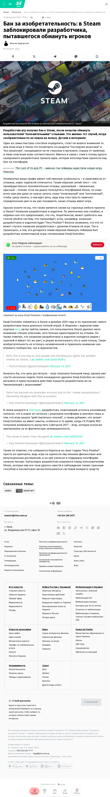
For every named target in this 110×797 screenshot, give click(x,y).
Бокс (44, 669)
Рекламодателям (11, 565)
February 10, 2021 (59, 366)
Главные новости (17, 591)
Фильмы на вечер (50, 641)
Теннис (45, 677)
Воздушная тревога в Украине (56, 602)
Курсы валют (15, 637)
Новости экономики (20, 629)
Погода (12, 610)
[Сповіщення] (106, 4)
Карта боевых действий (53, 594)
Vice (17, 48)
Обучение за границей (86, 652)
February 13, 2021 (74, 403)
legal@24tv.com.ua (41, 753)
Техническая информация (50, 571)
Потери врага (48, 617)
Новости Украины (17, 594)
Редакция (8, 547)
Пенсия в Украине (17, 656)
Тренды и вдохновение (20, 677)
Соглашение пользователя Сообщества (51, 561)
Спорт (45, 665)
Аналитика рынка (17, 669)
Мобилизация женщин (86, 601)
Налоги (12, 652)
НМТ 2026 (80, 644)
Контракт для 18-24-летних (88, 605)
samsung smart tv (64, 766)
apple (31, 766)
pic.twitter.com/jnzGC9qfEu (48, 359)
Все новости (16, 587)
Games (6, 12)
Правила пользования (14, 570)
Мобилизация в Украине (89, 587)
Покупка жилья (16, 673)
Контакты (78, 542)
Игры (76, 565)
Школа (79, 640)
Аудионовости (15, 606)
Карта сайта (79, 561)
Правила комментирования (51, 566)
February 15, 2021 (74, 443)
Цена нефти (14, 633)
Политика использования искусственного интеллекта (51, 547)
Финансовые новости (19, 641)
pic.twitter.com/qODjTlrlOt (66, 436)
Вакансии (78, 547)
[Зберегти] (97, 56)
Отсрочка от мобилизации (88, 609)
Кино (45, 629)
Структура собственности (85, 551)
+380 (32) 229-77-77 (24, 750)
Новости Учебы (84, 629)
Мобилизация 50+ (84, 598)
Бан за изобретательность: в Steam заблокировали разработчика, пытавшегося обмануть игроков (65, 12)
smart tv (47, 766)
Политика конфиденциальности (53, 542)
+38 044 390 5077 (66, 515)
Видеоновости (15, 602)
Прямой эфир (15, 598)
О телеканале (10, 556)
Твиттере (35, 410)
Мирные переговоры (52, 598)
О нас (6, 542)
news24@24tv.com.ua (15, 515)
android (15, 766)
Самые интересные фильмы (55, 633)
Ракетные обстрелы (51, 591)
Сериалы (46, 649)
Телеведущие (10, 561)
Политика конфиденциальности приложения (53, 554)
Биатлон (46, 681)
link (58, 527)
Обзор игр (16, 12)
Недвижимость (17, 665)
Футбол (45, 673)
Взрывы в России (50, 613)
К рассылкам (91, 702)
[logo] (18, 4)
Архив (76, 556)
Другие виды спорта (51, 685)
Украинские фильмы (52, 637)
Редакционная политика (15, 551)
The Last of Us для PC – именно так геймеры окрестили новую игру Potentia (52, 169)
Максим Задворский (19, 43)
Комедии (46, 645)
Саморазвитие (82, 648)
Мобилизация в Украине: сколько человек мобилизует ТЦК (89, 616)
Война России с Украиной (56, 587)
